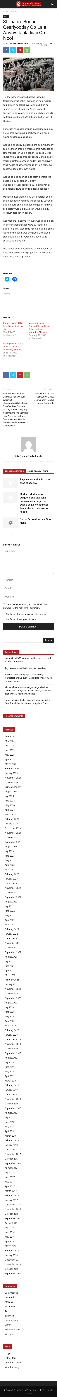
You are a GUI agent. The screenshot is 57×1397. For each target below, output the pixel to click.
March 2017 (11, 1190)
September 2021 (13, 952)
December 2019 (13, 1039)
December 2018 (13, 1094)
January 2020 (11, 1034)
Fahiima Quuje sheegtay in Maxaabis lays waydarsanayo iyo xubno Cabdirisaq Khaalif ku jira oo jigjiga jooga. (28, 677)
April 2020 (10, 1021)
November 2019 (13, 1043)
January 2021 (11, 984)
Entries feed (11, 1357)
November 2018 (13, 1099)
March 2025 (11, 763)
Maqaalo (9, 1301)
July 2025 (9, 745)
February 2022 (12, 929)
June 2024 (10, 800)
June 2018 (10, 1122)
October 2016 (11, 1213)
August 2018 (11, 1112)
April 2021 (10, 970)
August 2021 (11, 956)
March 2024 (11, 814)
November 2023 (13, 832)
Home (5, 11)
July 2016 (9, 1227)
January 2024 (11, 823)
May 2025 (10, 754)
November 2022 (13, 887)
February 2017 (12, 1195)
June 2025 (10, 750)
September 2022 (13, 897)
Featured (9, 1297)
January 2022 (11, 933)
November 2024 (13, 777)
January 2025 (11, 773)
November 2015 (13, 1264)
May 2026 (10, 741)
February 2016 (12, 1250)
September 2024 (13, 786)
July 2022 (9, 906)
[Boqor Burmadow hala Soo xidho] (10, 522)
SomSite (28, 1393)
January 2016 (11, 1255)
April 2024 (10, 809)
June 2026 (10, 736)
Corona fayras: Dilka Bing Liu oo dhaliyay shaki (13, 326)
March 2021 (11, 975)
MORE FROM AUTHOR (38, 471)
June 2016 (10, 1232)
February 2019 (12, 1085)
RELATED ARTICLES (14, 471)
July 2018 (9, 1117)
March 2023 (11, 869)
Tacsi (7, 1311)
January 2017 (11, 1200)
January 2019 (11, 1089)
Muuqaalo (10, 1306)
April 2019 (10, 1076)
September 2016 (13, 1218)
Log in (8, 1353)
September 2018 (13, 1108)
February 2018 (12, 1140)
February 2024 (12, 819)
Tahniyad (9, 1315)
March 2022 (11, 924)
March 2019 (11, 1080)
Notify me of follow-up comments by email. (26, 614)
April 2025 (10, 759)
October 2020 (11, 993)
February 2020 (12, 1030)
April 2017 (10, 1186)
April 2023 (10, 864)
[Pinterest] (20, 50)
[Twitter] (13, 50)
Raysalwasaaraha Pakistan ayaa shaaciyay (25, 668)
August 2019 (11, 1057)
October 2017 (11, 1158)
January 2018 (11, 1144)
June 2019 (10, 1066)
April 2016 (10, 1241)
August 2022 (11, 901)
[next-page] (10, 534)
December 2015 (13, 1259)
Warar (14, 11)
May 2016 (10, 1236)
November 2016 (13, 1209)
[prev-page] (5, 534)
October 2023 (11, 837)
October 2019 (11, 1048)
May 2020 (10, 1016)
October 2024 (11, 782)
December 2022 (13, 883)
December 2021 (13, 938)
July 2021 (9, 961)
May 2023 (10, 860)
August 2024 (11, 791)
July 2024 (9, 796)
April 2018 (10, 1131)
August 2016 (11, 1222)
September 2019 (13, 1053)
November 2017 (13, 1154)
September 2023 (13, 841)
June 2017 (10, 1177)
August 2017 (11, 1167)
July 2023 (9, 851)
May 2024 (10, 805)
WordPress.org (12, 1367)
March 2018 (11, 1135)
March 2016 (11, 1245)
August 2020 (11, 1002)
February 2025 (12, 768)
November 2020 (13, 988)
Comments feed (13, 1362)
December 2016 (13, 1204)
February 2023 (12, 874)
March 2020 (11, 1025)
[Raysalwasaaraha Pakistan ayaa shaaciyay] (10, 483)
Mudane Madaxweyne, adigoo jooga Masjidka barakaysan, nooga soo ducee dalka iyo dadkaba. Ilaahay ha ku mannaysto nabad (28, 690)
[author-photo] (28, 452)
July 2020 (9, 1007)
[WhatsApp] (27, 50)
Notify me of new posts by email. (22, 619)
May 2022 (10, 915)
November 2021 (13, 942)
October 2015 (11, 1268)
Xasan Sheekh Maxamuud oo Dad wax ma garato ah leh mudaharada (28, 660)
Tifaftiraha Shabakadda (17, 43)
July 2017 (9, 1172)
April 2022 (10, 920)
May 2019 (10, 1071)
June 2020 (10, 1011)
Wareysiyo (10, 1334)
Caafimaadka (11, 1292)
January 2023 (11, 878)
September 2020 (13, 998)
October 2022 (11, 892)
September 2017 (13, 1163)
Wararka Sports (12, 1329)
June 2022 (10, 910)
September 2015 (13, 1273)
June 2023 (10, 855)
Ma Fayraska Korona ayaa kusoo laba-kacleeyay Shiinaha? (13, 346)
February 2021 (12, 979)
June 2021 (10, 965)
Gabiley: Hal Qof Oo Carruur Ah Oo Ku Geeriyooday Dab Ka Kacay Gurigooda (44, 398)
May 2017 (10, 1181)
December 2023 (13, 828)
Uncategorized (12, 1320)
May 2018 (10, 1126)
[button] (5, 4)
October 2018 (11, 1103)
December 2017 (13, 1149)
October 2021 (11, 947)
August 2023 (11, 846)
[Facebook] (6, 50)
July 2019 (9, 1062)
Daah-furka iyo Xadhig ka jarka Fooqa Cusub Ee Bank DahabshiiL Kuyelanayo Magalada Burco (27, 701)
